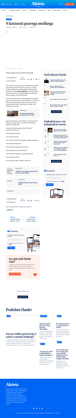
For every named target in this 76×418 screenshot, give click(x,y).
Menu (4, 10)
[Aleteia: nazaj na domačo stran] (38, 3)
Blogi (49, 10)
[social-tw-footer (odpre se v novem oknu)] (39, 408)
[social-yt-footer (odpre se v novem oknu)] (33, 408)
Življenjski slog (32, 10)
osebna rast (10, 210)
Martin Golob (42, 10)
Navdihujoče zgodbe (15, 10)
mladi (8, 316)
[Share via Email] (36, 79)
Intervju (24, 10)
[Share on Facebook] (28, 79)
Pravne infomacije (39, 413)
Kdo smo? (32, 413)
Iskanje (23, 4)
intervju (42, 344)
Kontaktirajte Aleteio (49, 413)
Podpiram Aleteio (14, 274)
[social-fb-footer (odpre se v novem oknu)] (36, 408)
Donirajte (26, 413)
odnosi (59, 316)
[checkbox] (7, 243)
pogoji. (10, 244)
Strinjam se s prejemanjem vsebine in (16, 244)
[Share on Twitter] (33, 79)
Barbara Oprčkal (23, 27)
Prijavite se (11, 248)
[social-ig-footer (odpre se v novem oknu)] (42, 408)
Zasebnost (57, 413)
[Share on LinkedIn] (31, 79)
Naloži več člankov (56, 111)
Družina (65, 10)
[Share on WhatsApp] (39, 79)
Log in (27, 291)
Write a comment (23, 297)
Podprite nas (69, 4)
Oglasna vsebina (57, 10)
